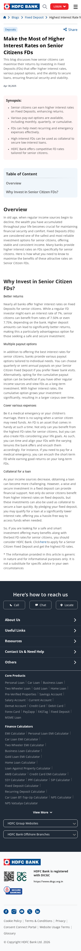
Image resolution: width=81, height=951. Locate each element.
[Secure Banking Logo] (13, 890)
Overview (13, 183)
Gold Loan (41, 688)
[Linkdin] (37, 911)
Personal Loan (15, 683)
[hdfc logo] (21, 6)
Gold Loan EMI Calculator (22, 757)
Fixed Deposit (60, 712)
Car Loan (34, 683)
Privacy (60, 921)
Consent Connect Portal (20, 927)
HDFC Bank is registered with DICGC (51, 873)
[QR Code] (9, 876)
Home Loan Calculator (20, 762)
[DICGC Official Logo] (22, 876)
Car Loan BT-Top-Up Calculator (26, 797)
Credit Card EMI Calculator (47, 774)
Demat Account (15, 706)
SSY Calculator (15, 780)
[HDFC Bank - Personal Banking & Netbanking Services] (22, 862)
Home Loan (58, 688)
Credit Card (37, 706)
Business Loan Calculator (22, 751)
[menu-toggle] (76, 7)
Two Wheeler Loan (18, 688)
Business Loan (53, 683)
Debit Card (55, 706)
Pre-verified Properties (20, 694)
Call (16, 605)
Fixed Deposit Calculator (22, 786)
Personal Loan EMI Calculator (48, 733)
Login (57, 6)
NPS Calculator (61, 797)
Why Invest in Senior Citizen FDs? (32, 192)
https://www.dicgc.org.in (48, 881)
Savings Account (50, 694)
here (43, 542)
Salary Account (15, 700)
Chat (43, 605)
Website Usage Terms (55, 927)
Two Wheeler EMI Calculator (24, 745)
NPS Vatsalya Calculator (21, 803)
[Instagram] (14, 911)
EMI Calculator (15, 733)
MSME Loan (13, 717)
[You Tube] (22, 911)
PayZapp (29, 712)
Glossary (10, 933)
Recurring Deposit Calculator (25, 792)
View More (40, 812)
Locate (69, 605)
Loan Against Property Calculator (27, 768)
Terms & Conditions (38, 921)
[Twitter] (29, 911)
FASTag (43, 712)
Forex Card (12, 712)
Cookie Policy (13, 921)
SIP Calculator (60, 780)
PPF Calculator (38, 780)
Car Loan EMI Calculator (21, 739)
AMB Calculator (15, 774)
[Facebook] (6, 911)
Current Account (40, 700)
